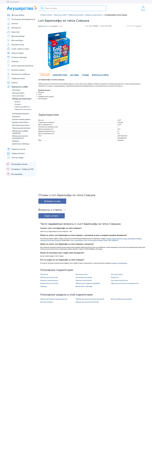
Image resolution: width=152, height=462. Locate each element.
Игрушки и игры (17, 45)
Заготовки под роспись (21, 125)
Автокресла (16, 28)
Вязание (18, 102)
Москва (108, 238)
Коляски (14, 23)
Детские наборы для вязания (121, 299)
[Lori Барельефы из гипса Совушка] (58, 50)
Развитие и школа (18, 149)
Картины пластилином (20, 122)
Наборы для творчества (22, 99)
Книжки (14, 83)
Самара (100, 240)
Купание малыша (18, 70)
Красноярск (132, 238)
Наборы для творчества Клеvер (87, 302)
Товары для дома (18, 153)
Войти (143, 10)
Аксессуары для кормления (22, 66)
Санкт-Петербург (116, 238)
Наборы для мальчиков (23, 109)
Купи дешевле (16, 174)
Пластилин (16, 90)
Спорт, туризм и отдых (20, 49)
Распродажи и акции (19, 164)
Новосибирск (78, 240)
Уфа (109, 240)
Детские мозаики (46, 302)
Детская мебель (17, 15)
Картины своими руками (21, 119)
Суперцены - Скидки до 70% (22, 169)
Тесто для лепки (18, 96)
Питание (14, 61)
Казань (125, 238)
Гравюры (16, 141)
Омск (72, 240)
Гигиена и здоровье (19, 57)
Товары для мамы (18, 78)
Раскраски (16, 116)
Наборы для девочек (22, 107)
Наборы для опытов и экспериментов (125, 283)
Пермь (105, 240)
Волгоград (50, 240)
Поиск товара (42, 8)
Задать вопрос (51, 216)
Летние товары (17, 158)
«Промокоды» (122, 263)
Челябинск (114, 240)
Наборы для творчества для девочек (53, 299)
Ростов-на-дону (92, 240)
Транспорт (15, 32)
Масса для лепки (18, 93)
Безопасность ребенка (20, 74)
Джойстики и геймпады (21, 144)
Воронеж (57, 240)
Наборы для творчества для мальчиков (90, 299)
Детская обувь (17, 40)
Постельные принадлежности (23, 19)
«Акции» (114, 263)
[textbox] (73, 8)
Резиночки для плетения (21, 128)
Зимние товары (17, 53)
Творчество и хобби (19, 87)
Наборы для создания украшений (88, 283)
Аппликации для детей (20, 114)
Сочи (85, 240)
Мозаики (18, 104)
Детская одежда (17, 36)
